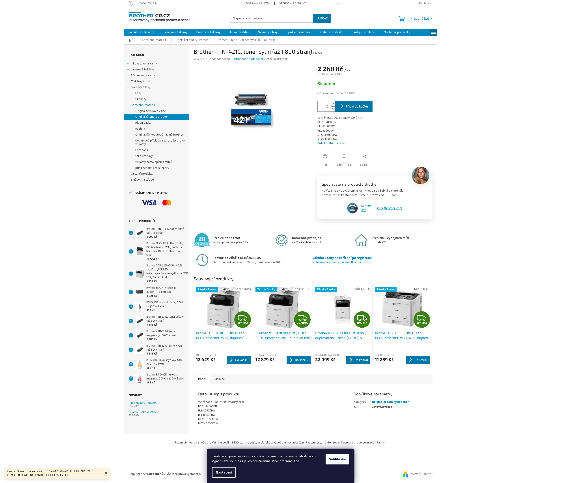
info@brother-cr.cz (390, 208)
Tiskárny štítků (141, 81)
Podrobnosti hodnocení (247, 59)
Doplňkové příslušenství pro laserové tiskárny (160, 142)
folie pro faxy (144, 156)
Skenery (140, 99)
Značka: (276, 59)
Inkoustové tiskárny (144, 63)
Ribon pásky (143, 123)
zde (296, 461)
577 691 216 (366, 208)
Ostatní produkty (142, 174)
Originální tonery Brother (151, 117)
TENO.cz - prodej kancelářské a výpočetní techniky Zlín (267, 442)
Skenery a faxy (140, 87)
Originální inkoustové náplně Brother (159, 134)
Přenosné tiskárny (143, 75)
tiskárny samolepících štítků (153, 162)
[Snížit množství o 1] (333, 108)
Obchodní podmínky (292, 4)
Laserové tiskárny (143, 69)
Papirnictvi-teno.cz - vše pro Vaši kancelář (202, 442)
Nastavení (224, 472)
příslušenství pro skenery (152, 168)
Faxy (138, 93)
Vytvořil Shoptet (421, 474)
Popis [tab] (202, 379)
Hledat (322, 18)
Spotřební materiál (143, 105)
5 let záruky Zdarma (143, 402)
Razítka (140, 128)
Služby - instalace (142, 179)
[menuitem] (141, 32)
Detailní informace (329, 143)
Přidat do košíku (357, 106)
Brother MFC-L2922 (143, 412)
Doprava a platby (258, 4)
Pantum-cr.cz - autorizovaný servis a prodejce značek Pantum (346, 442)
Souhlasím (337, 459)
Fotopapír (141, 150)
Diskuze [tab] (219, 379)
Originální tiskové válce (150, 111)
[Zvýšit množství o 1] (333, 103)
